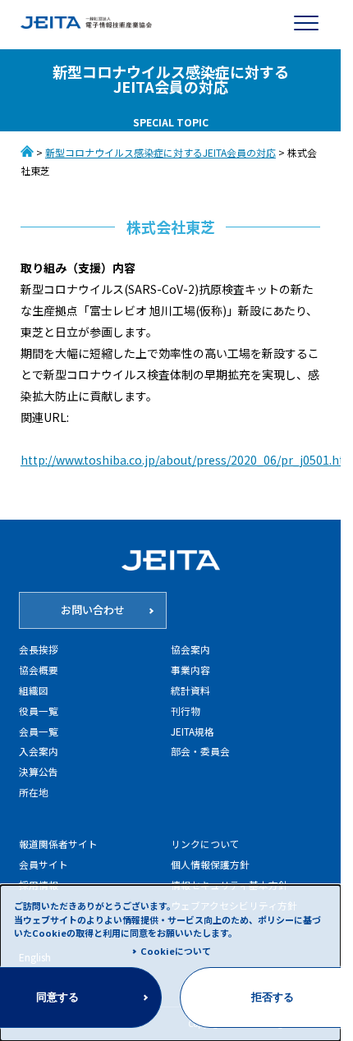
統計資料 (190, 690)
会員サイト (43, 864)
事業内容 (190, 669)
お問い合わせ (93, 609)
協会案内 (190, 649)
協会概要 (38, 669)
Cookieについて (175, 950)
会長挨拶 (38, 649)
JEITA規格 (192, 731)
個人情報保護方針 (210, 864)
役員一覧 (38, 711)
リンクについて (205, 844)
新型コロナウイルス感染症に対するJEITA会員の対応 (160, 152)
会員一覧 (38, 731)
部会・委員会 (200, 751)
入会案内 (38, 751)
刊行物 (185, 711)
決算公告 (38, 771)
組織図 (33, 690)
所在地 (33, 792)
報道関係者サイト (58, 844)
